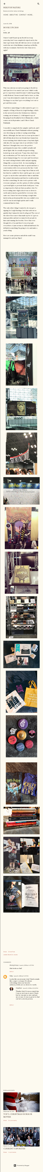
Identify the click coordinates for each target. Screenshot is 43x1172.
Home (5, 15)
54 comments (12, 1120)
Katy (11, 976)
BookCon (10, 954)
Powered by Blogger (23, 1165)
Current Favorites (14, 1148)
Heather (19, 988)
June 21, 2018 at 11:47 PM (21, 976)
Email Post (11, 951)
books (16, 954)
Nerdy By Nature (11, 7)
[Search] (38, 3)
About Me (13, 15)
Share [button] (5, 951)
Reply (12, 971)
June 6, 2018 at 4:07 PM (26, 965)
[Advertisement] (21, 1062)
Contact (22, 15)
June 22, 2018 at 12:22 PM (30, 988)
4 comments (12, 1152)
